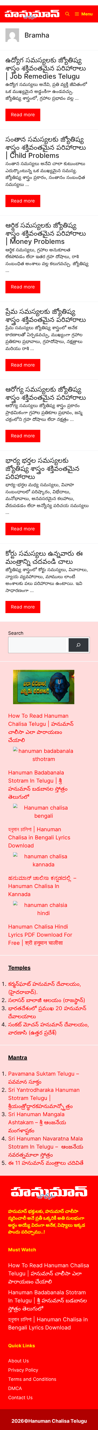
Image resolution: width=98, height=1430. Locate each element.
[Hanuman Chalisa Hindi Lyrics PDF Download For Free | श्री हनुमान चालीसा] (43, 909)
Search (15, 633)
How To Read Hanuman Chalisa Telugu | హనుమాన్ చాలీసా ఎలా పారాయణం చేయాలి (48, 1273)
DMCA (15, 1388)
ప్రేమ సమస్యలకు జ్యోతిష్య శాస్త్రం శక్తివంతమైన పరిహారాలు (45, 315)
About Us (18, 1361)
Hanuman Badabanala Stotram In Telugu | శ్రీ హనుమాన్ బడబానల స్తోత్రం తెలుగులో (47, 1300)
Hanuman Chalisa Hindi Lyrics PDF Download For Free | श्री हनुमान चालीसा (40, 934)
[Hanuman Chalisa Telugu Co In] (32, 13)
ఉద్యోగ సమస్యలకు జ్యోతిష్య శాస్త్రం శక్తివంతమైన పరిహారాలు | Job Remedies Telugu (45, 68)
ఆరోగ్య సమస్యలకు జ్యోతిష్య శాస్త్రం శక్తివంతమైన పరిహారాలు (45, 393)
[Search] (78, 645)
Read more (23, 114)
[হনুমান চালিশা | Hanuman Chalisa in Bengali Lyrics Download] (43, 812)
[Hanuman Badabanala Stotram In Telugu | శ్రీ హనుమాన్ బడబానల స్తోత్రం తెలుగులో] (43, 755)
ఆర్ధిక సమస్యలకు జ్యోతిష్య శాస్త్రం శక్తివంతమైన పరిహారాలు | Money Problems (45, 233)
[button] (67, 13)
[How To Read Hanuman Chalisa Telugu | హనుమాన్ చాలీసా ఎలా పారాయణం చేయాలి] (43, 688)
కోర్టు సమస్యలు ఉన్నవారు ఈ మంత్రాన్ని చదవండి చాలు (44, 557)
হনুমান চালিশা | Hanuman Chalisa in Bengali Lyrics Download (39, 837)
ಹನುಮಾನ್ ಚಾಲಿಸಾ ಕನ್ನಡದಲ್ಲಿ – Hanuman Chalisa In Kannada (42, 886)
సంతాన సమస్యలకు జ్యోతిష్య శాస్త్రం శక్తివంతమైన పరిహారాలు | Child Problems (45, 147)
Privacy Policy (23, 1370)
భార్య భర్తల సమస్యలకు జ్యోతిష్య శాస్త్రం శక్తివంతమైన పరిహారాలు (42, 468)
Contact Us (20, 1397)
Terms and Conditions (32, 1379)
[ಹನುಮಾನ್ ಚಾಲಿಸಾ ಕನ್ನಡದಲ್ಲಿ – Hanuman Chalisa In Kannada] (43, 860)
